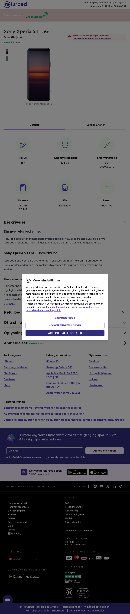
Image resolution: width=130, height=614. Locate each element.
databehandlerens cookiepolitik (43, 310)
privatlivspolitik (84, 307)
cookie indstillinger (52, 307)
